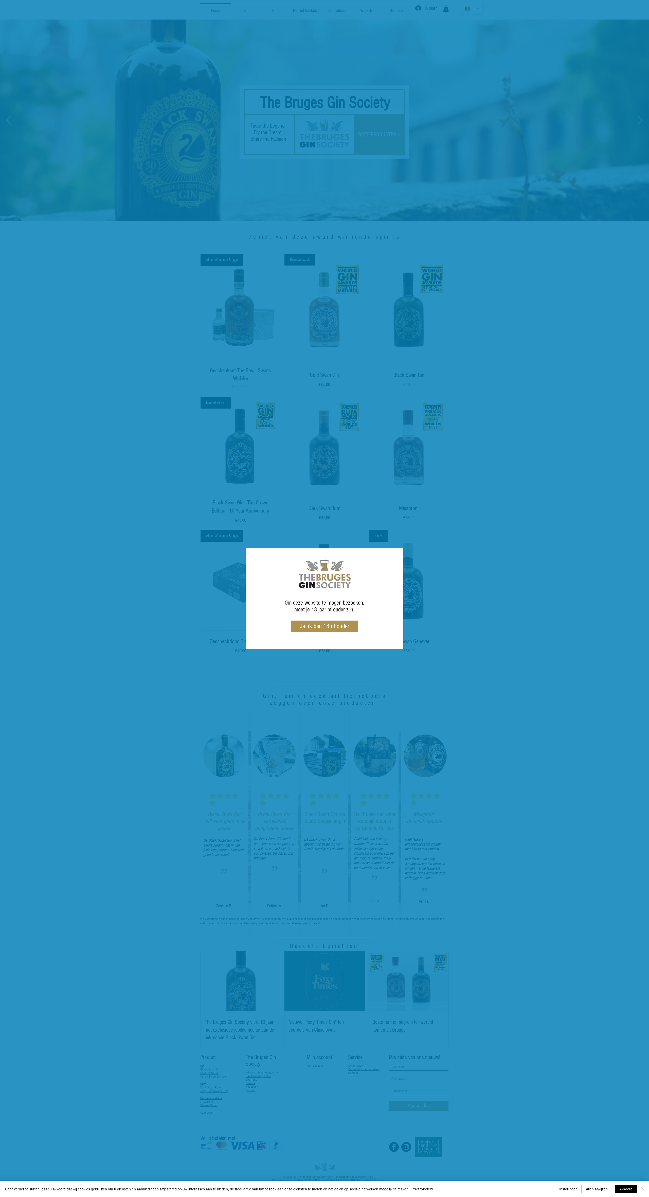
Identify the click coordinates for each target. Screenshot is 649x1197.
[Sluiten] (643, 1189)
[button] (324, 626)
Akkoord (626, 1188)
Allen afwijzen (597, 1188)
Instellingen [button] (568, 1188)
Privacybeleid (422, 1188)
